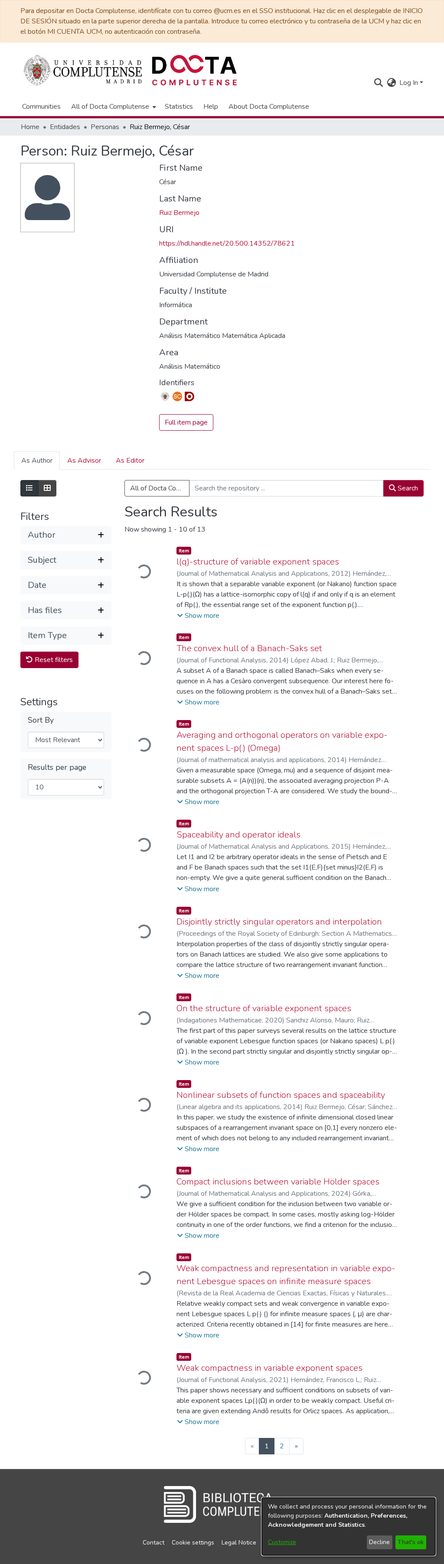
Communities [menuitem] (41, 106)
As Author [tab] (36, 460)
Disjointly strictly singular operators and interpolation (279, 922)
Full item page (186, 422)
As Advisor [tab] (84, 460)
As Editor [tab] (130, 460)
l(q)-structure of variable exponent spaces (257, 562)
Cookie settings (193, 1542)
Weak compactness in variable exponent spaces (269, 1368)
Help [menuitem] (210, 106)
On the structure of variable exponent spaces (263, 1008)
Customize (282, 1542)
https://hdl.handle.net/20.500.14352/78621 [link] (227, 243)
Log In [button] (409, 83)
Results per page (57, 767)
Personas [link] (105, 127)
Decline (379, 1542)
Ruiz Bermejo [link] (179, 212)
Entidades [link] (65, 127)
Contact (153, 1542)
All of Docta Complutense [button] (110, 106)
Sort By (41, 720)
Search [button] (407, 488)
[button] (378, 83)
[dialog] (348, 1526)
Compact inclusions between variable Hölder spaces (277, 1182)
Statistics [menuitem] (179, 106)
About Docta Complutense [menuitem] (269, 106)
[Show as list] (29, 488)
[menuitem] (112, 106)
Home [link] (30, 127)
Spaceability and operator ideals (238, 834)
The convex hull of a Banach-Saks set (249, 648)
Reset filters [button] (53, 660)
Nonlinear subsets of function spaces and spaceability (280, 1095)
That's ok (411, 1542)
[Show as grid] (47, 488)
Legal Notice (239, 1542)
